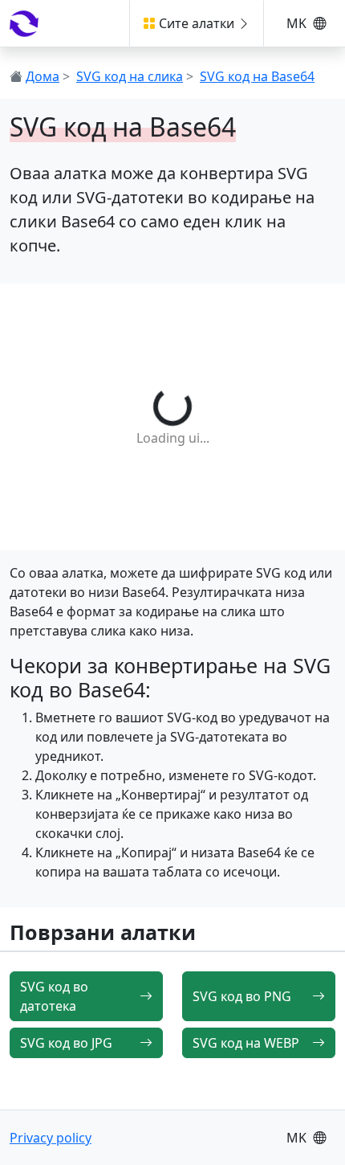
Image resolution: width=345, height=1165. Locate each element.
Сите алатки (196, 23)
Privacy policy (50, 1138)
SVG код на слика (129, 76)
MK (298, 23)
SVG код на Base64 (257, 76)
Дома (42, 76)
